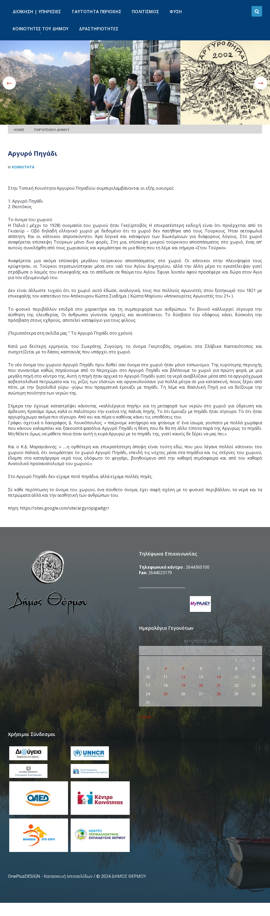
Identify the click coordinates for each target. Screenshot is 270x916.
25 (165, 693)
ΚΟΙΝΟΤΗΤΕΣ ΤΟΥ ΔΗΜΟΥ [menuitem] (41, 29)
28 (218, 693)
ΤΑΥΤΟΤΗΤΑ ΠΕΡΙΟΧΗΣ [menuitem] (96, 11)
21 (218, 685)
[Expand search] (257, 11)
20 (201, 685)
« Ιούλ (145, 717)
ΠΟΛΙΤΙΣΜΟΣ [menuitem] (145, 11)
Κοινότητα (23, 166)
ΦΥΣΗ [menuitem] (176, 11)
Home (19, 129)
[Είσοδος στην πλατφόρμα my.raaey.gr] (200, 604)
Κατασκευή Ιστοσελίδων (68, 876)
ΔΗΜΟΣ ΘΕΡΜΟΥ (129, 876)
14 (218, 676)
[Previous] (9, 83)
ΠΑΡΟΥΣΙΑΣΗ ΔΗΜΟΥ (51, 129)
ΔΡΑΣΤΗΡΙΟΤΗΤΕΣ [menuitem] (98, 29)
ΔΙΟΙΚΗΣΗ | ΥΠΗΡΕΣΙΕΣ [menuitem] (37, 11)
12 (183, 676)
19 (183, 685)
